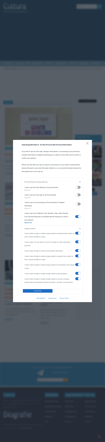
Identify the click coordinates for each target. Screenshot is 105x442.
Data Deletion (41, 298)
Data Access (52, 298)
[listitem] (52, 182)
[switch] (78, 187)
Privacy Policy (64, 298)
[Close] (88, 144)
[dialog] (52, 221)
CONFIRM (38, 291)
